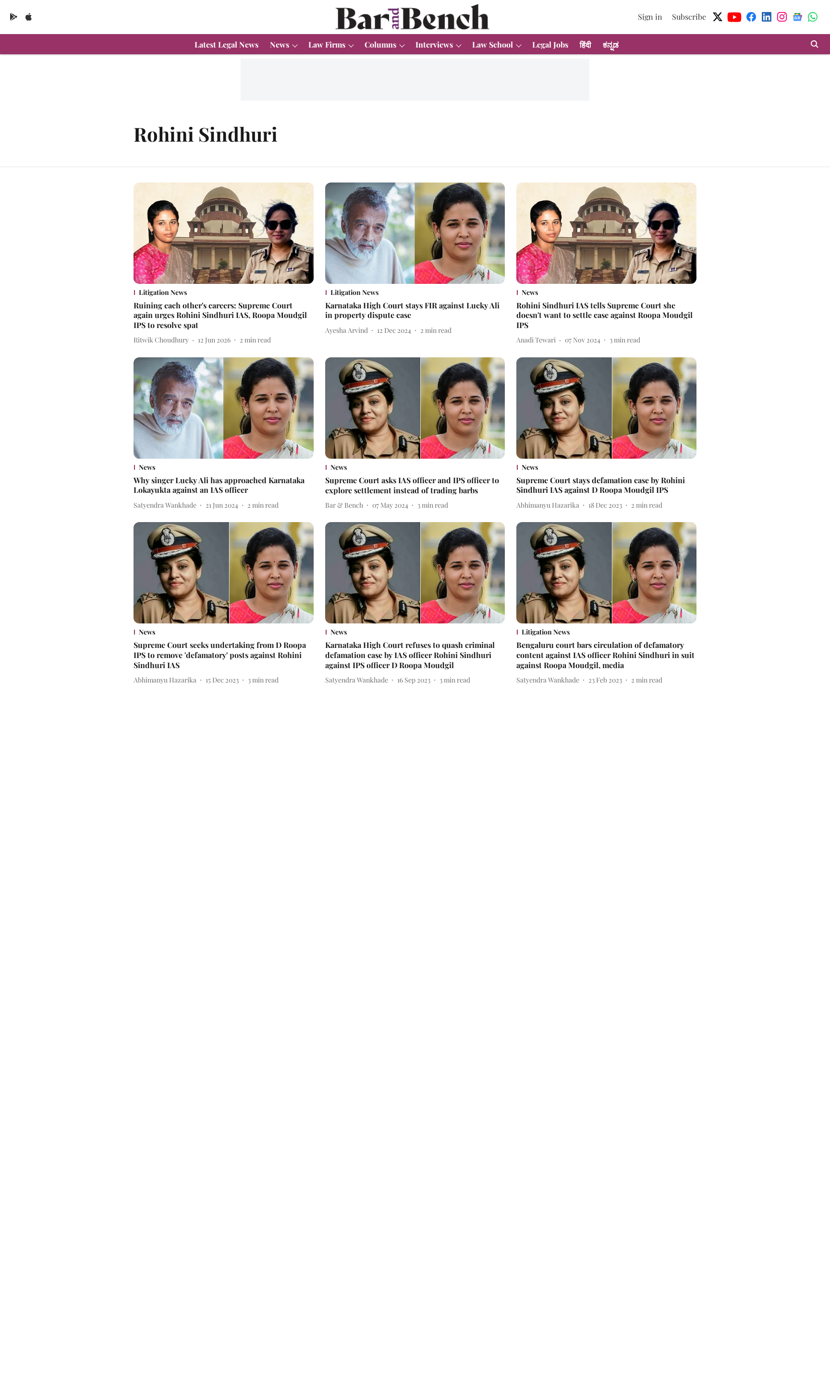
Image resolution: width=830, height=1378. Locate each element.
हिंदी (585, 44)
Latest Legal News (226, 44)
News (279, 44)
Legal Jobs (550, 44)
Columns (380, 44)
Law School (492, 44)
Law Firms (326, 44)
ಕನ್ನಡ (611, 44)
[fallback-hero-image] (224, 233)
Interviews (434, 44)
